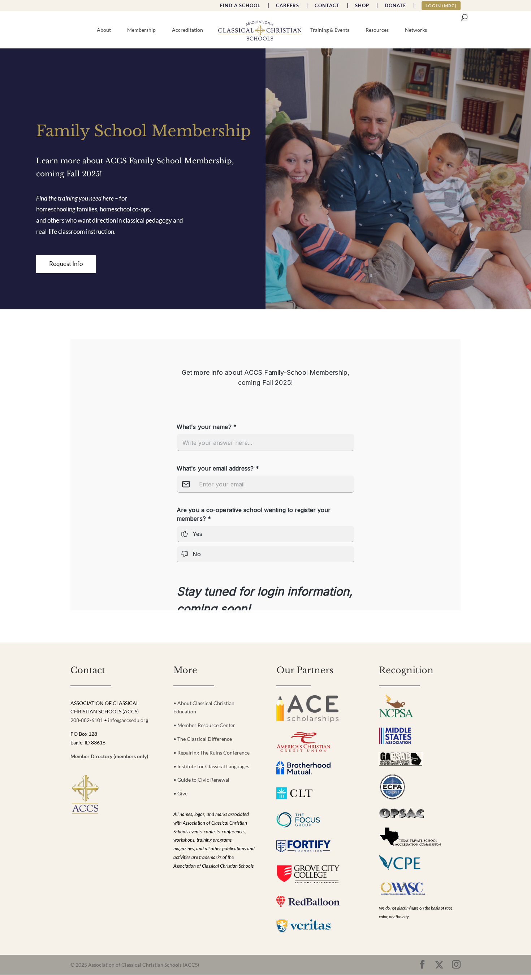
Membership (141, 30)
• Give (180, 793)
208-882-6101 (86, 720)
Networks (416, 30)
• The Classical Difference (202, 739)
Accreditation (187, 30)
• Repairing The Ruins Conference (211, 752)
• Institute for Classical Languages (211, 766)
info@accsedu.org (128, 720)
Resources (377, 30)
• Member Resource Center (204, 725)
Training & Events (329, 30)
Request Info (66, 263)
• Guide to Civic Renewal (201, 780)
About (104, 30)
